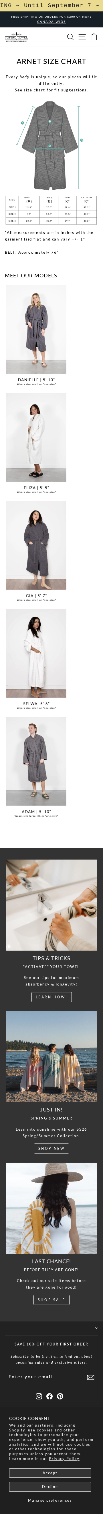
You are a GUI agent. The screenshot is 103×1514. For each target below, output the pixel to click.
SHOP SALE (51, 1300)
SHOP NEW (51, 1148)
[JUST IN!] (51, 1056)
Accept (50, 1473)
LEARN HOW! (52, 997)
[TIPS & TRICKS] (51, 905)
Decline (50, 1486)
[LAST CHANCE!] (51, 1208)
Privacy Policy (64, 1458)
